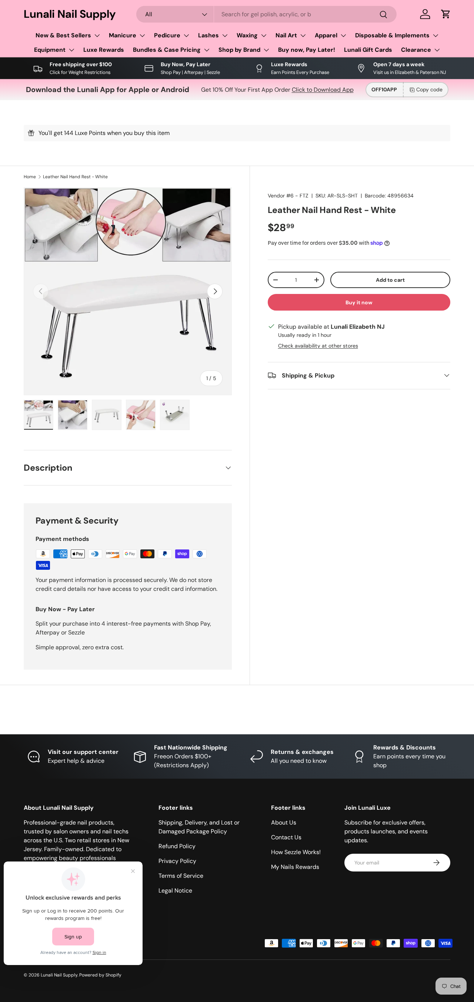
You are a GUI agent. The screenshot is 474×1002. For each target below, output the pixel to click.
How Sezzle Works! (296, 852)
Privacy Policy (177, 861)
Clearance (416, 50)
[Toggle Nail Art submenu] (302, 35)
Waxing (247, 35)
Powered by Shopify (100, 975)
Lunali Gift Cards (368, 50)
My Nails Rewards (295, 867)
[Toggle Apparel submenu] (343, 35)
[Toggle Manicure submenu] (142, 35)
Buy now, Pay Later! (306, 50)
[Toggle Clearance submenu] (437, 49)
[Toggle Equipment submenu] (71, 49)
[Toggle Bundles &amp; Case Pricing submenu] (206, 49)
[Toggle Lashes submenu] (224, 35)
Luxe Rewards (103, 50)
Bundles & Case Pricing (167, 50)
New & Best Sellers (63, 35)
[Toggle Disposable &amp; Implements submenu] (435, 35)
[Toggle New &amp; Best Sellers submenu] (97, 35)
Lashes (208, 35)
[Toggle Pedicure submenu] (186, 35)
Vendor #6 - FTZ (288, 195)
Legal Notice (175, 890)
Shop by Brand (239, 50)
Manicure (122, 35)
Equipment (50, 50)
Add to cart (390, 279)
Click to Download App (323, 90)
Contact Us (286, 837)
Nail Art (286, 35)
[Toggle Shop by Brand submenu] (266, 49)
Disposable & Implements (392, 35)
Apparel (326, 35)
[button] (446, 14)
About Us (283, 822)
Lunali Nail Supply (59, 975)
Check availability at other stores (318, 345)
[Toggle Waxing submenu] (263, 35)
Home (30, 177)
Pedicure (167, 35)
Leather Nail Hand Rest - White (75, 177)
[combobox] (266, 14)
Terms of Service (180, 876)
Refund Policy (177, 846)
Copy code (429, 89)
